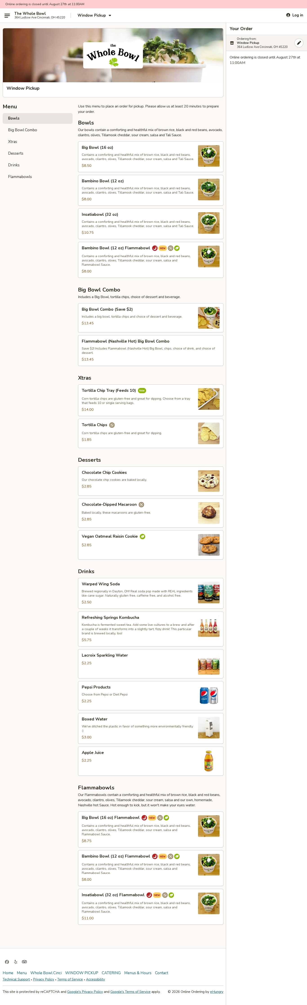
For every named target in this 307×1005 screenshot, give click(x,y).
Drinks (14, 165)
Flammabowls (20, 176)
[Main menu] (7, 15)
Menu (22, 973)
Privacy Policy (43, 979)
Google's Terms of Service (130, 991)
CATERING (111, 973)
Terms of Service (70, 979)
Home (8, 973)
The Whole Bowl (30, 13)
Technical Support (16, 979)
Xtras (12, 141)
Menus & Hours (137, 973)
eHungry (216, 991)
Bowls (14, 118)
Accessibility (95, 979)
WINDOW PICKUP (81, 973)
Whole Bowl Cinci (46, 973)
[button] (150, 157)
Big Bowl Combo (22, 130)
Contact (161, 973)
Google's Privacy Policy (85, 991)
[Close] (298, 42)
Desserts (15, 153)
